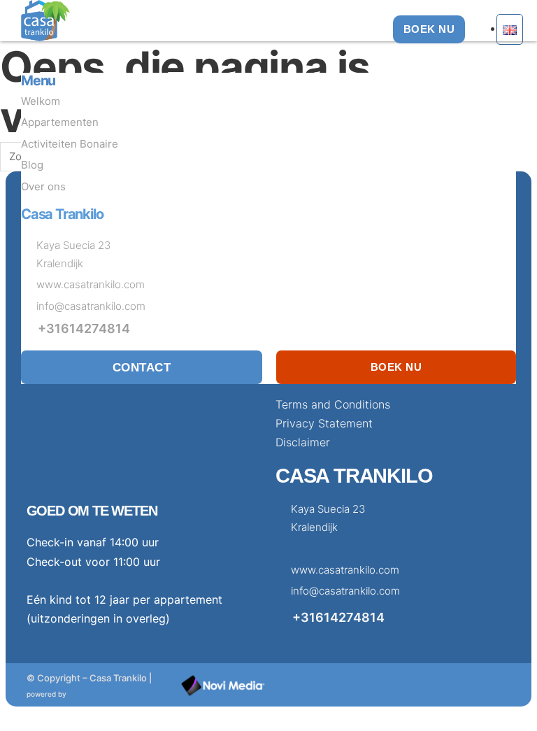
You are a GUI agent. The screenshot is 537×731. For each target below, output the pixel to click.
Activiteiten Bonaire (69, 143)
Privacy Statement (324, 423)
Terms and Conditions (332, 404)
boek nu (429, 29)
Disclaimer (302, 442)
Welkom (40, 101)
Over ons (43, 186)
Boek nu (396, 367)
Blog (32, 164)
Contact (142, 367)
